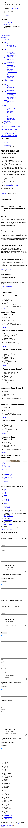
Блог (8, 73)
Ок (13, 825)
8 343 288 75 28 (8, 15)
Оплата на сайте (15, 126)
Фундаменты (10, 62)
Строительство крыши (13, 60)
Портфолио (10, 69)
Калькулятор (7, 500)
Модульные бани (11, 53)
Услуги (5, 58)
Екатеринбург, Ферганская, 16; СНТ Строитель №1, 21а (9, 132)
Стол (3, 462)
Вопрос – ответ (11, 77)
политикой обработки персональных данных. (11, 824)
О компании (10, 65)
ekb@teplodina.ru (8, 24)
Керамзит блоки (6, 466)
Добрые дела (10, 76)
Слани (3, 463)
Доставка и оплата (12, 72)
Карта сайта (7, 506)
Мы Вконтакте (8, 474)
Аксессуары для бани (12, 56)
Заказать (3, 190)
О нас (5, 63)
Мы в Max (6, 478)
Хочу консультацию (6, 35)
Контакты (6, 81)
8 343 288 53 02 (8, 22)
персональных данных (14, 575)
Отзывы (9, 67)
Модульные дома (11, 46)
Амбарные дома (11, 45)
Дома (5, 42)
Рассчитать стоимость (6, 529)
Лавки (3, 465)
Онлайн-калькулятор (6, 286)
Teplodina (3, 37)
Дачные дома (10, 48)
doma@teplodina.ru (8, 18)
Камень (4, 461)
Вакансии (9, 74)
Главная (6, 142)
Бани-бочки (10, 52)
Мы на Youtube (8, 476)
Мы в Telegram (8, 477)
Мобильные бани (11, 51)
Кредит (6, 502)
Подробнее (3, 309)
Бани (5, 49)
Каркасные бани (11, 55)
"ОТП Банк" (4, 193)
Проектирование (11, 59)
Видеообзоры (10, 70)
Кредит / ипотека (8, 80)
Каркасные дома (11, 43)
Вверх (2, 826)
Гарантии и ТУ (11, 66)
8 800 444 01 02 (14, 8)
